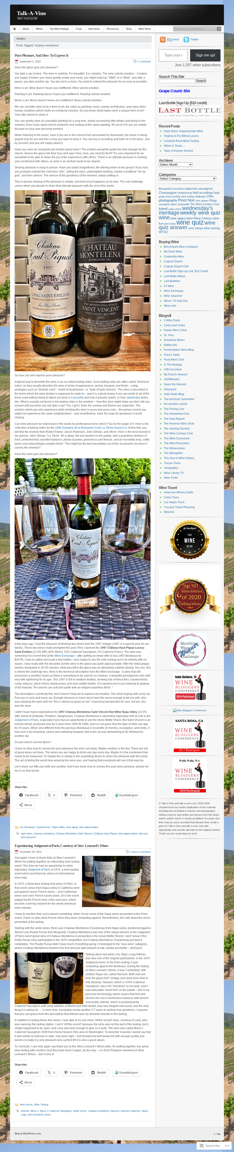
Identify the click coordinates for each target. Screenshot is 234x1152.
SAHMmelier (172, 379)
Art (21, 827)
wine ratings (195, 228)
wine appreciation (88, 827)
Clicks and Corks (174, 325)
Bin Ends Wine (173, 251)
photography (168, 200)
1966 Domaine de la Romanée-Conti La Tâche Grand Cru (91, 427)
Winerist (169, 512)
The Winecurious (174, 448)
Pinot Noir (186, 200)
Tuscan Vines (172, 463)
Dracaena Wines (174, 340)
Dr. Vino (169, 335)
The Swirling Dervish (177, 428)
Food (79, 28)
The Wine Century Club (204, 204)
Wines (39, 28)
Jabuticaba (133, 397)
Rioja (213, 200)
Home (15, 28)
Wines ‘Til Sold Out (175, 301)
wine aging (72, 827)
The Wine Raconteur (176, 443)
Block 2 (35, 1111)
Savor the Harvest (175, 384)
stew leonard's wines (39, 1114)
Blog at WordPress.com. (28, 1133)
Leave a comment (141, 851)
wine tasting (212, 228)
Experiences (44, 827)
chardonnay (184, 192)
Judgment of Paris (39, 869)
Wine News (144, 28)
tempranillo (183, 204)
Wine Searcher (173, 295)
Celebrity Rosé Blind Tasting (181, 141)
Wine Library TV (174, 473)
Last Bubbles (172, 281)
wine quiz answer (187, 225)
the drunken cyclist (175, 404)
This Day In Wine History (179, 458)
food (216, 192)
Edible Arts (170, 345)
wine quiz (190, 222)
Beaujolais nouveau (171, 188)
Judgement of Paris (27, 720)
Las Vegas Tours (174, 502)
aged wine (26, 833)
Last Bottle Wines (174, 276)
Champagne (168, 192)
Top (218, 1134)
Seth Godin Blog (174, 394)
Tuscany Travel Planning (179, 507)
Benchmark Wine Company (181, 246)
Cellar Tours (171, 497)
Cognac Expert (173, 261)
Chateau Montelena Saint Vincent (74, 833)
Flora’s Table (172, 354)
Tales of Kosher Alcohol (178, 150)
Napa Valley (58, 827)
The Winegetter (173, 453)
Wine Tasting (41, 1104)
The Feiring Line (174, 409)
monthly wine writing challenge (188, 196)
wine (164, 217)
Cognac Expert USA (176, 266)
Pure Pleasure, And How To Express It (41, 55)
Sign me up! (205, 55)
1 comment (144, 61)
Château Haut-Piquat (105, 833)
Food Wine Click (174, 359)
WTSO (163, 232)
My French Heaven (175, 374)
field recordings (203, 192)
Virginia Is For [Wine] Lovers (181, 136)
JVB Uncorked (173, 369)
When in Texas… (174, 145)
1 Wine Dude (172, 320)
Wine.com (170, 305)
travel (163, 209)
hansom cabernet (130, 1111)
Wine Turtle (171, 477)
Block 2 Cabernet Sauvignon (56, 1111)
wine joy (143, 833)
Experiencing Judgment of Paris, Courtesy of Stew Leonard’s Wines (61, 846)
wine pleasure (28, 837)
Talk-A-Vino (31, 13)
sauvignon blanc (168, 204)
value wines (174, 209)
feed (173, 39)
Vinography (171, 468)
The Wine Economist (176, 438)
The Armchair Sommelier (179, 399)
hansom (114, 1111)
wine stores (26, 1104)
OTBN (209, 196)
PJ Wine (169, 286)
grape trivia (165, 196)
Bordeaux (29, 827)
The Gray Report (174, 418)
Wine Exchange (64, 655)
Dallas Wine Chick (175, 330)
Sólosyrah (170, 389)
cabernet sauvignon (198, 188)
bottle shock (80, 1111)
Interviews (94, 28)
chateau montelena (43, 833)
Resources (113, 28)
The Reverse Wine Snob (179, 423)
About (26, 28)
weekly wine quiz (200, 213)
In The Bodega (173, 364)
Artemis (25, 1111)
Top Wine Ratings (59, 28)
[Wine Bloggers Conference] (189, 701)
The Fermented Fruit (176, 413)
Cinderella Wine (174, 256)
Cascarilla (77, 397)
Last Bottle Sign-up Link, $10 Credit (186, 271)
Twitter (195, 39)
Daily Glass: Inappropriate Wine (183, 131)
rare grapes (202, 200)
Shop (129, 28)
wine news (170, 223)
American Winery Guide (178, 492)
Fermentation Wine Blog (179, 349)
